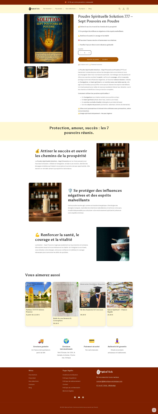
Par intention (33, 375)
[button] (48, 9)
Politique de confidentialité (71, 387)
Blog (30, 387)
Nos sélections (33, 381)
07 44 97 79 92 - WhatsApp (106, 385)
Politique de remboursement (72, 381)
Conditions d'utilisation (70, 375)
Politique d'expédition (70, 378)
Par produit (32, 378)
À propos (32, 384)
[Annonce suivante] (129, 1)
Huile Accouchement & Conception (62, 319)
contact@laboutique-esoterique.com (109, 381)
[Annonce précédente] (29, 1)
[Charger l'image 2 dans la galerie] (42, 72)
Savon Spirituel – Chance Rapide (117, 311)
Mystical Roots (69, 407)
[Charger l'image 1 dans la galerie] (30, 72)
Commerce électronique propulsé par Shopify (85, 407)
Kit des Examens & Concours (91, 310)
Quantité (80, 49)
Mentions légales (68, 391)
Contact (65, 384)
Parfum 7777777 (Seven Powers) (35, 311)
